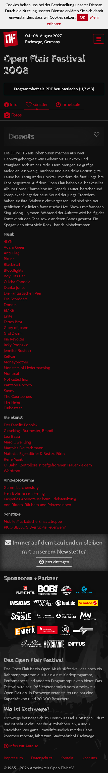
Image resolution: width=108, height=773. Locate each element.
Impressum (13, 758)
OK (82, 17)
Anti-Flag (11, 253)
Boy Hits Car (14, 276)
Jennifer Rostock (17, 350)
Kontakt (67, 758)
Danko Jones (14, 287)
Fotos (16, 114)
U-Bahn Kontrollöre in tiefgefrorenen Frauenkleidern (48, 465)
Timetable (70, 104)
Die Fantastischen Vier (22, 293)
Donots (10, 304)
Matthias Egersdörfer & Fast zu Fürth (34, 453)
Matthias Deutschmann (23, 447)
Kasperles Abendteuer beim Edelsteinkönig (40, 499)
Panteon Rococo (18, 385)
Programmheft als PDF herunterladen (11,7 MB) (54, 89)
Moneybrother (16, 362)
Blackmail (12, 264)
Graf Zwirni (13, 333)
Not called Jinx (16, 379)
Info (13, 104)
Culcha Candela (17, 281)
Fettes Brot (13, 322)
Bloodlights (13, 270)
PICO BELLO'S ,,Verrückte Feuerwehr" (35, 527)
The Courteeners (18, 396)
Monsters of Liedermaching (27, 367)
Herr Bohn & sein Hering (24, 493)
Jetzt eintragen (56, 561)
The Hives (12, 402)
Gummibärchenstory (21, 487)
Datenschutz (41, 758)
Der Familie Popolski (21, 425)
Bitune (9, 258)
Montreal (11, 373)
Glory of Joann (16, 327)
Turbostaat (13, 408)
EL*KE (9, 310)
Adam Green (14, 247)
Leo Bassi (12, 436)
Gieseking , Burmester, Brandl (28, 430)
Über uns (89, 758)
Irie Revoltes (14, 339)
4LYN (8, 241)
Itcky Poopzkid (16, 344)
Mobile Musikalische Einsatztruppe (33, 521)
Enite (8, 316)
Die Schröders (16, 299)
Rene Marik (13, 459)
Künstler (39, 104)
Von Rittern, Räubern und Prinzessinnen (37, 504)
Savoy (9, 390)
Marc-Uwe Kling (17, 442)
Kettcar (9, 356)
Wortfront (12, 470)
